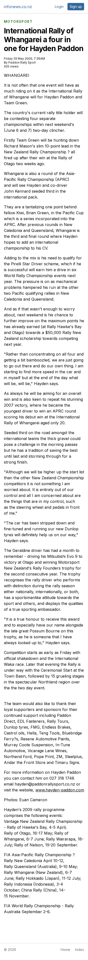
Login (59, 6)
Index (79, 949)
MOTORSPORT (18, 21)
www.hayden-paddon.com (59, 789)
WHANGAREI (16, 75)
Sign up (76, 6)
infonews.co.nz (18, 6)
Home (65, 949)
